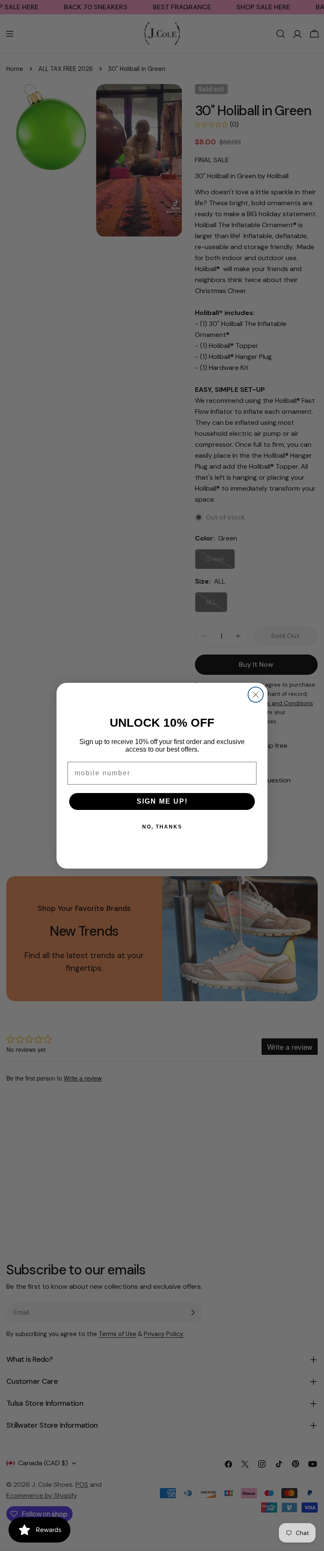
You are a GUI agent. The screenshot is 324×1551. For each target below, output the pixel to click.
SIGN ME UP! (162, 801)
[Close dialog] (255, 694)
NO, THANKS (162, 827)
